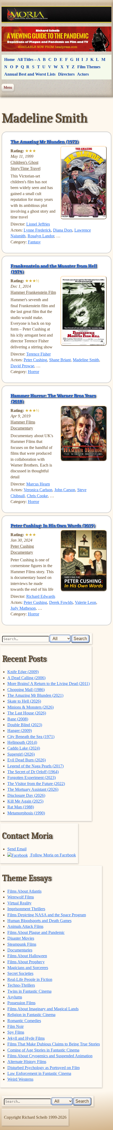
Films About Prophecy (26, 962)
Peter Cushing (35, 360)
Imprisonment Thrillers (26, 909)
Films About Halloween (27, 956)
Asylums (14, 997)
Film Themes (88, 67)
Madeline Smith (86, 360)
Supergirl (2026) (21, 754)
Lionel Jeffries (38, 224)
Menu (8, 87)
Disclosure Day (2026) (26, 795)
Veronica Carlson (38, 490)
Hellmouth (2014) (22, 742)
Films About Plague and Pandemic (36, 932)
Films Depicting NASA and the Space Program (46, 915)
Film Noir (15, 1026)
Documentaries (19, 950)
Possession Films (21, 1003)
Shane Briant (60, 360)
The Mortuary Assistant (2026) (32, 789)
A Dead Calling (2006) (26, 678)
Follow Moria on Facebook (52, 855)
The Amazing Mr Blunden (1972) (45, 142)
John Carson (64, 490)
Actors (83, 74)
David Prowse (22, 366)
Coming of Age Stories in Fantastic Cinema (43, 1050)
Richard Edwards (40, 596)
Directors (66, 74)
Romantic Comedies (24, 1020)
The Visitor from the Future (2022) (36, 783)
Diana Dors (62, 230)
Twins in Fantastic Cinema (29, 991)
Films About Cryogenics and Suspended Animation (50, 1056)
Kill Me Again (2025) (25, 801)
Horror (33, 371)
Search (80, 638)
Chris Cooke (37, 496)
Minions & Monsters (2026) (30, 707)
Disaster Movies (20, 938)
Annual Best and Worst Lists (29, 74)
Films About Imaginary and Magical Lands (43, 1009)
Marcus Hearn (38, 484)
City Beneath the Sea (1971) (30, 736)
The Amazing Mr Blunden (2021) (35, 695)
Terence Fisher (38, 354)
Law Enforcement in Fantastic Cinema (39, 1073)
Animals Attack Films (25, 926)
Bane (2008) (17, 719)
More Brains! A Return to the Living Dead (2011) (48, 683)
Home (9, 59)
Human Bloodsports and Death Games (39, 920)
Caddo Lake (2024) (23, 748)
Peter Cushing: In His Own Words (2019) (53, 526)
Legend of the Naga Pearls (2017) (35, 766)
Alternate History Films (26, 1061)
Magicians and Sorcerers (27, 967)
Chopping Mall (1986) (26, 689)
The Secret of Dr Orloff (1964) (33, 772)
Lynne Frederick (37, 230)
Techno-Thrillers (21, 985)
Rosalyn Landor (41, 236)
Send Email (17, 849)
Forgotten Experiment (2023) (31, 777)
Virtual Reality (19, 903)
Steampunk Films (21, 944)
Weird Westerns (20, 1079)
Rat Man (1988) (20, 807)
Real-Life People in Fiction (29, 979)
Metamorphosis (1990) (26, 813)
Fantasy (34, 242)
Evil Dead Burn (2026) (26, 760)
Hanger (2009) (19, 730)
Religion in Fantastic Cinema (31, 1014)
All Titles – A (28, 59)
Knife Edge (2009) (23, 671)
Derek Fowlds (61, 602)
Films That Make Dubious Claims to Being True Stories (53, 1044)
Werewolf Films (20, 897)
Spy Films (15, 1032)
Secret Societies (20, 973)
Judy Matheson (23, 608)
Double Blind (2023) (24, 725)
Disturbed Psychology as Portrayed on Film (43, 1067)
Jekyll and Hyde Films (26, 1038)
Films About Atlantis (24, 891)
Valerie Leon (85, 602)
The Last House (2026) (26, 713)
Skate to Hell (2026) (24, 701)
